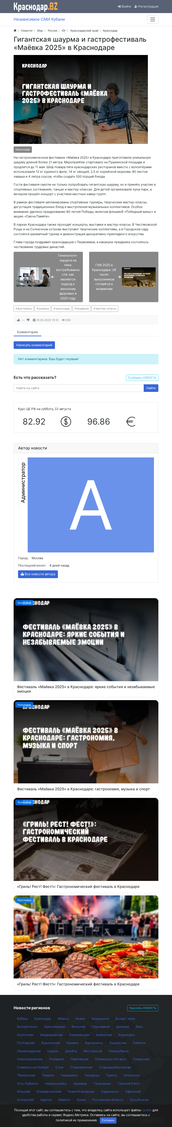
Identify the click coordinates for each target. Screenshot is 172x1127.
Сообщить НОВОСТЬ (142, 377)
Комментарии (27, 332)
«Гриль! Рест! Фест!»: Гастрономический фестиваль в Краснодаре (78, 886)
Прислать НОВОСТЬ (142, 1008)
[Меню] (152, 19)
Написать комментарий (34, 345)
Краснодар (23, 149)
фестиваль (25, 308)
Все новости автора (39, 574)
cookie (147, 1110)
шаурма (43, 308)
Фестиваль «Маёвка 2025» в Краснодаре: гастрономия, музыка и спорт (83, 789)
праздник (82, 308)
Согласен (108, 1120)
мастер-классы (106, 308)
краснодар (63, 308)
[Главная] (15, 30)
